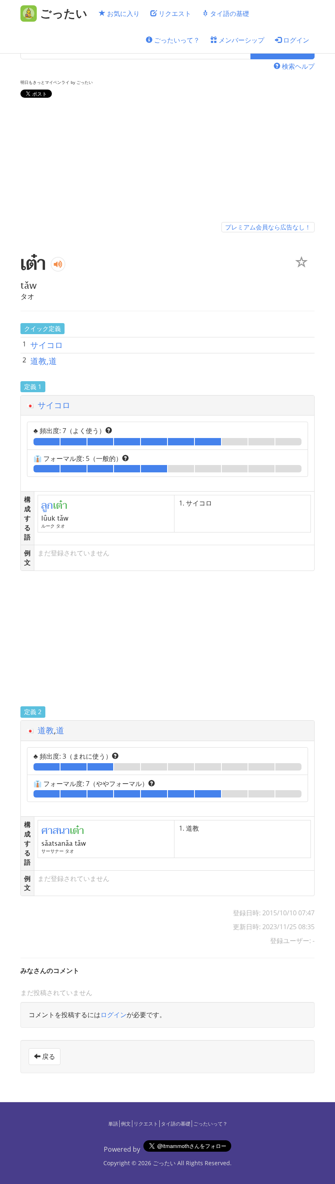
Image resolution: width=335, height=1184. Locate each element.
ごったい (164, 1163)
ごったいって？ (176, 40)
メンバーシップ (240, 40)
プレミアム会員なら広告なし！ (268, 227)
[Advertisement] (167, 161)
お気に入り (122, 13)
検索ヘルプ (297, 66)
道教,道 (43, 360)
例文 (126, 1123)
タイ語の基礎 (228, 13)
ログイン (295, 40)
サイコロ (46, 344)
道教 (46, 730)
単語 (113, 1123)
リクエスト (174, 13)
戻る (47, 1056)
